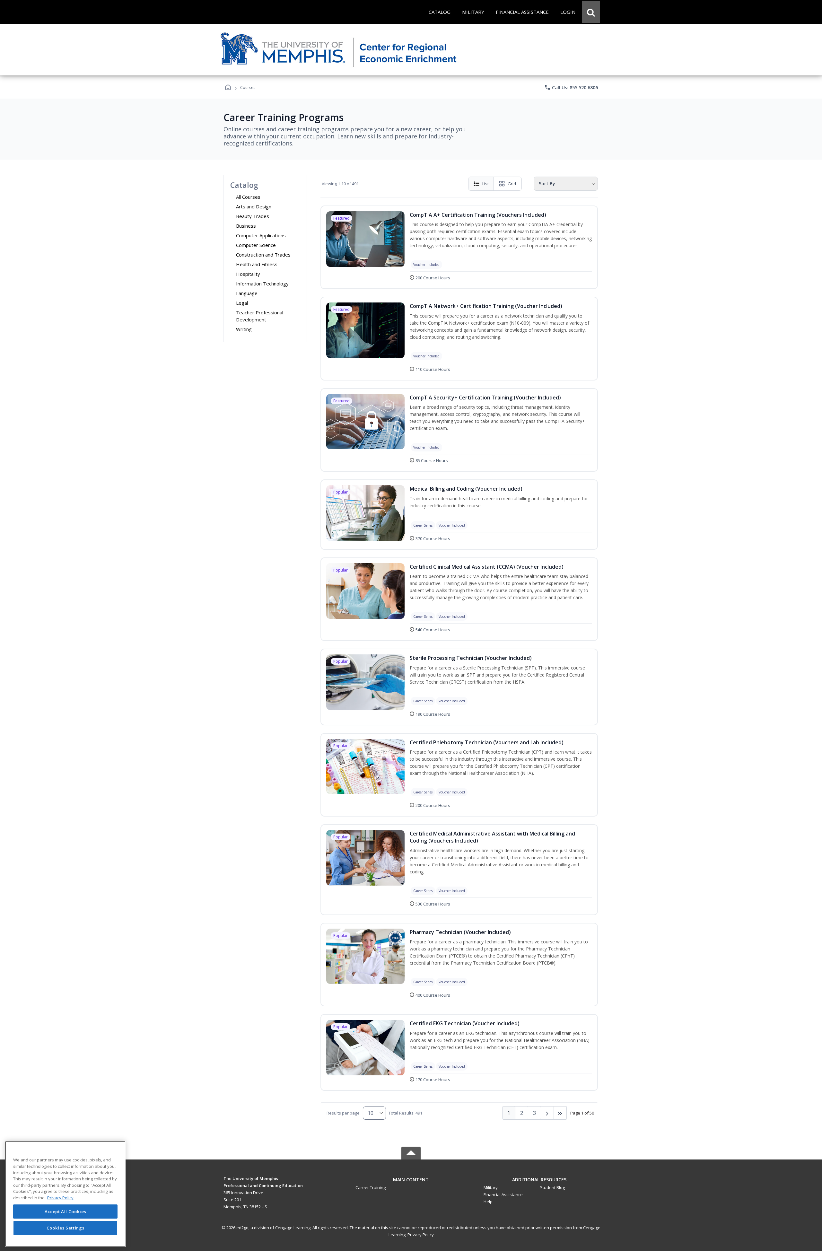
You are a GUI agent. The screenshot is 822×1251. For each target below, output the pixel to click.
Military (491, 1187)
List (485, 184)
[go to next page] (547, 1113)
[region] (65, 1194)
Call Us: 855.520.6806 (571, 87)
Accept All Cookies (65, 1211)
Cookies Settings (65, 1228)
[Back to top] (411, 1183)
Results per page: (344, 1113)
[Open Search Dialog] (591, 12)
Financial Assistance (503, 1194)
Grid (512, 184)
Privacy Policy (420, 1235)
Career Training (370, 1187)
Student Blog (552, 1187)
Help (488, 1201)
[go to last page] (560, 1113)
